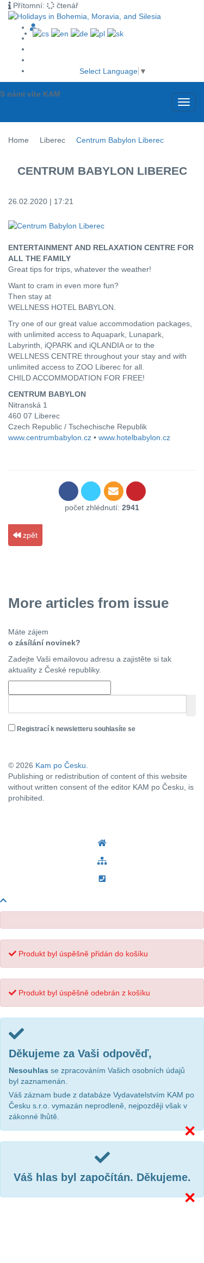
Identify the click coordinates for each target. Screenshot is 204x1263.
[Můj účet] (33, 27)
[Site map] (102, 861)
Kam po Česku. (61, 765)
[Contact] (102, 879)
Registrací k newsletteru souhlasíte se (73, 735)
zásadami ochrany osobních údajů (62, 741)
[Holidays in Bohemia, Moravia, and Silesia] (102, 843)
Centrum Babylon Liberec (120, 140)
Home (18, 140)
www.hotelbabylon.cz (134, 437)
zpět (29, 535)
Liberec (52, 140)
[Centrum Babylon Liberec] (102, 226)
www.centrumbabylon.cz (49, 437)
